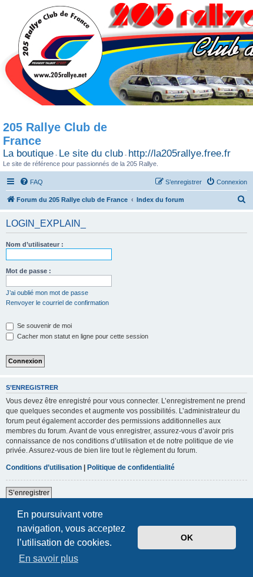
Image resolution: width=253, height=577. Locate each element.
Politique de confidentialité (131, 467)
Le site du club (91, 153)
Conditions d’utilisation (44, 467)
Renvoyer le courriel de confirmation (57, 302)
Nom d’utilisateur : (35, 244)
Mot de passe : (28, 270)
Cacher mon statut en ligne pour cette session (81, 336)
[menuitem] (31, 182)
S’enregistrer (28, 493)
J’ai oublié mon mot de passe (47, 292)
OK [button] (187, 537)
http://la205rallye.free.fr (179, 153)
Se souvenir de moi (43, 325)
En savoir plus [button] (48, 558)
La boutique (28, 153)
